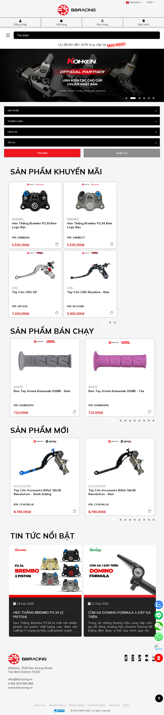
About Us (40, 705)
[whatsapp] (158, 636)
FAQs (126, 705)
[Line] (158, 615)
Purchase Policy (96, 705)
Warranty (114, 705)
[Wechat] (158, 626)
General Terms (57, 705)
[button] (126, 98)
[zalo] (158, 604)
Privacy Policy (76, 705)
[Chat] (158, 647)
